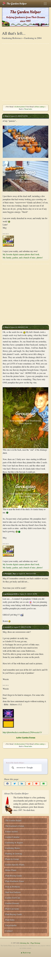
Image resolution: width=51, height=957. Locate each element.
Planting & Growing (13, 853)
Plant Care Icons (12, 908)
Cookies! (9, 930)
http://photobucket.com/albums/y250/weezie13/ (22, 732)
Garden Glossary (12, 903)
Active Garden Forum (25, 737)
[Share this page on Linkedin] (22, 784)
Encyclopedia (10, 925)
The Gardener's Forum (14, 826)
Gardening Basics (12, 848)
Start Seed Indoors (13, 892)
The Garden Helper (16, 4)
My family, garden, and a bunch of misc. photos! (23, 257)
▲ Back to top (25, 952)
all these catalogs (39, 107)
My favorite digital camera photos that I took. (21, 254)
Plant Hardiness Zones (14, 881)
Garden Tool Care (12, 897)
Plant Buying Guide (13, 875)
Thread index (28, 109)
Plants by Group (12, 859)
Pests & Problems (12, 886)
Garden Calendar (12, 837)
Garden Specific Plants (14, 864)
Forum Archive (11, 831)
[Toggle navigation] (45, 3)
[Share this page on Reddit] (29, 784)
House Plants (10, 870)
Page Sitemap (35, 943)
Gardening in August (14, 842)
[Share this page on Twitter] (14, 784)
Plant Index (10, 919)
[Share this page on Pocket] (36, 784)
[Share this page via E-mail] (43, 784)
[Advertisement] (25, 72)
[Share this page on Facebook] (7, 784)
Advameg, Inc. (25, 943)
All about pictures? (20, 107)
